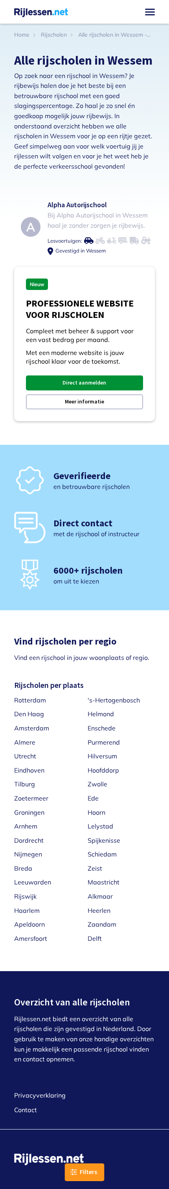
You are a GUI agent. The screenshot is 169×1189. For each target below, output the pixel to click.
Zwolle (97, 784)
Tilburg (24, 784)
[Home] (41, 11)
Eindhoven (29, 770)
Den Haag (29, 714)
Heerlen (99, 910)
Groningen (29, 812)
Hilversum (102, 756)
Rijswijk (25, 896)
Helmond (101, 714)
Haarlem (27, 910)
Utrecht (25, 756)
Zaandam (102, 924)
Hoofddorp (103, 770)
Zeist (95, 868)
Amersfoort (30, 938)
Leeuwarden (32, 882)
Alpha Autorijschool (77, 204)
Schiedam (102, 854)
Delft (95, 938)
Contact (25, 1110)
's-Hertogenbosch (114, 700)
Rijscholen (54, 34)
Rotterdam (30, 700)
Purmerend (104, 742)
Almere (24, 742)
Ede (93, 798)
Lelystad (100, 826)
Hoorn (96, 812)
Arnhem (25, 826)
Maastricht (103, 882)
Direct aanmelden (84, 382)
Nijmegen (28, 854)
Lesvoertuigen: (65, 241)
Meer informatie (84, 401)
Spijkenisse (104, 840)
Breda (23, 868)
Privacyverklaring (40, 1095)
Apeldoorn (29, 924)
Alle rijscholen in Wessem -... (114, 34)
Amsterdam (31, 728)
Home (21, 34)
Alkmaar (100, 896)
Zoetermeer (31, 798)
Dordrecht (29, 840)
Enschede (102, 728)
